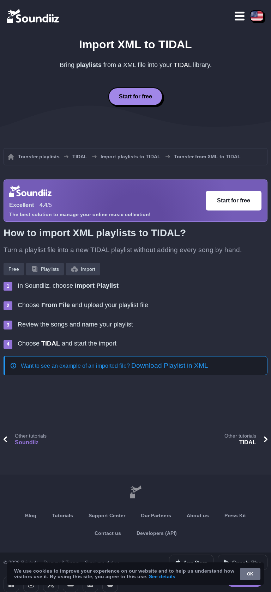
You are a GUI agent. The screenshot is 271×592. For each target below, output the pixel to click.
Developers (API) (157, 533)
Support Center (107, 515)
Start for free (135, 96)
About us (198, 515)
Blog (30, 515)
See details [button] (162, 576)
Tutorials (62, 515)
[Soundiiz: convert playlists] (135, 492)
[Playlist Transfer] (33, 16)
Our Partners (156, 515)
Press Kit (235, 515)
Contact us (108, 533)
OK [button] (250, 574)
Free (13, 269)
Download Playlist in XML (169, 365)
